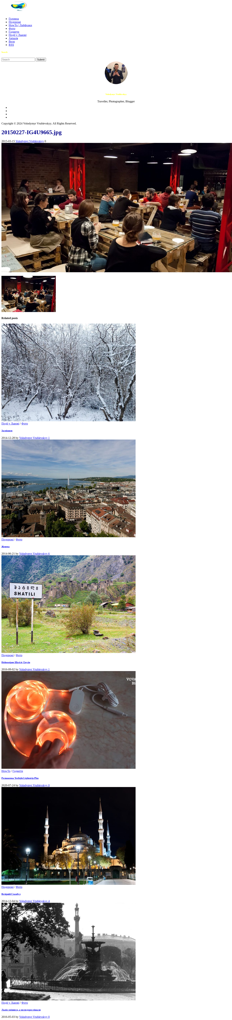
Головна (14, 18)
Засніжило (7, 430)
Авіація (13, 38)
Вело (12, 41)
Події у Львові (17, 35)
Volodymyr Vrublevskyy (30, 141)
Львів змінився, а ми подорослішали (21, 1009)
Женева (5, 546)
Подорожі (15, 22)
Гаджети (14, 31)
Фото (12, 28)
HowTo (5, 771)
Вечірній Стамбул (10, 894)
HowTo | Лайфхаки (20, 25)
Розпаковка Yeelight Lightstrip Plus (20, 778)
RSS (11, 44)
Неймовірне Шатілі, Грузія (15, 662)
